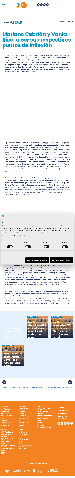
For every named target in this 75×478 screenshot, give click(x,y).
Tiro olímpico (24, 434)
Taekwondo (23, 429)
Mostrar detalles (63, 254)
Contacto (63, 410)
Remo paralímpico (7, 448)
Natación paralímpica (5, 430)
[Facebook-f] (41, 4)
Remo (3, 443)
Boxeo (3, 419)
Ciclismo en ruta (7, 426)
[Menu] (3, 5)
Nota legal (63, 413)
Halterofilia (23, 422)
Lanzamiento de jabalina (42, 412)
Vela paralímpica (25, 445)
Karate (39, 410)
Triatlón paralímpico (23, 439)
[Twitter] (38, 4)
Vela (20, 442)
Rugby (3, 450)
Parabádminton (7, 433)
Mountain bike (42, 424)
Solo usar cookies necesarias (37, 260)
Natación (40, 426)
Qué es (61, 407)
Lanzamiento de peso (44, 415)
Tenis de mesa (23, 433)
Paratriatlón (6, 434)
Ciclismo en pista (7, 424)
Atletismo (4, 406)
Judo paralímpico (43, 408)
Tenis (21, 431)
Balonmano (5, 417)
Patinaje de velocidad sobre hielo (7, 438)
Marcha (39, 422)
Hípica (21, 424)
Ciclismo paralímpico (23, 407)
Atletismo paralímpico (5, 409)
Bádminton (5, 412)
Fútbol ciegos (24, 415)
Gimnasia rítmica (25, 419)
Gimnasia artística (26, 417)
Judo (38, 406)
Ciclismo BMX (6, 422)
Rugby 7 (4, 452)
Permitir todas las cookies (61, 260)
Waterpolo (23, 448)
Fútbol (21, 413)
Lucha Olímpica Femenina (42, 419)
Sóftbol (4, 454)
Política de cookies (63, 417)
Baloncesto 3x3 (7, 415)
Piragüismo (5, 442)
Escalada (22, 410)
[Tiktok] (71, 423)
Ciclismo (4, 420)
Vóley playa (23, 447)
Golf (20, 420)
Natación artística (44, 427)
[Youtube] (44, 4)
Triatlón (22, 436)
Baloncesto (5, 413)
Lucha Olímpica (42, 417)
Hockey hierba (24, 426)
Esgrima (22, 412)
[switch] (28, 246)
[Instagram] (47, 4)
